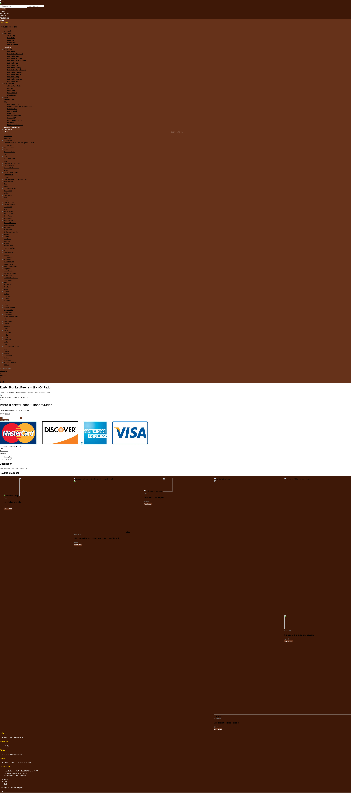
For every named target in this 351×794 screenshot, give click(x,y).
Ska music (10, 123)
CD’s (5, 161)
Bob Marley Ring (13, 77)
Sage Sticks (8, 321)
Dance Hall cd (12, 109)
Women (6, 365)
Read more (218, 729)
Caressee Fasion (9, 100)
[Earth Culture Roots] (2, 1)
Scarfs (6, 328)
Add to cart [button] (8, 509)
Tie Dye (6, 351)
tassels (6, 353)
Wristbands (8, 360)
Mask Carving (8, 271)
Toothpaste (8, 356)
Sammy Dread (12, 45)
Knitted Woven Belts (11, 278)
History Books (8, 246)
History (6, 243)
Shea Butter (11, 95)
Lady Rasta (7, 239)
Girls (5, 209)
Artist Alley (7, 33)
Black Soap (8, 47)
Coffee (6, 193)
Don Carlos (11, 38)
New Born (7, 287)
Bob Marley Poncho (14, 74)
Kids (5, 154)
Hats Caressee (9, 225)
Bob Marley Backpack (15, 54)
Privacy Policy (18, 754)
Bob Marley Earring (14, 68)
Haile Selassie (8, 182)
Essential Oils (8, 175)
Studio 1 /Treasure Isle (15, 125)
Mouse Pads (8, 275)
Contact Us (8, 762)
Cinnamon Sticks (10, 188)
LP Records (11, 113)
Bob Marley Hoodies (14, 72)
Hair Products (12, 93)
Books (6, 97)
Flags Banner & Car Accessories (15, 179)
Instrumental (12, 111)
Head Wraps (8, 216)
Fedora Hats (8, 207)
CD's (5, 102)
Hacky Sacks (8, 211)
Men (5, 282)
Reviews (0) (8, 459)
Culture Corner (9, 166)
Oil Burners (7, 291)
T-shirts (6, 337)
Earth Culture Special (11, 172)
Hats (5, 184)
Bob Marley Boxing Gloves (16, 61)
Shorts (6, 344)
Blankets (19, 393)
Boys (5, 156)
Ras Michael (11, 42)
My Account (8, 737)
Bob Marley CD (12, 63)
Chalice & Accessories (12, 127)
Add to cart (4, 420)
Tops (5, 349)
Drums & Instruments (11, 168)
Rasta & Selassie (9, 308)
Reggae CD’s (8, 310)
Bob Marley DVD (13, 65)
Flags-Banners (9, 202)
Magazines (7, 269)
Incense (6, 237)
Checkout (19, 737)
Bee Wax (10, 88)
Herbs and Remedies (11, 232)
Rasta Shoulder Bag (11, 317)
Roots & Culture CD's (14, 120)
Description (8, 457)
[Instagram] (9, 746)
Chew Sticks (8, 191)
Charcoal (7, 186)
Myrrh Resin (8, 280)
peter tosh (11, 40)
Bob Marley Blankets (14, 58)
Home (2, 393)
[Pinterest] (7, 746)
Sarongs (7, 326)
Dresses (6, 200)
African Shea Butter (14, 86)
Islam (5, 250)
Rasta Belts (8, 314)
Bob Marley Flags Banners (16, 70)
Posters (6, 294)
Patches (7, 296)
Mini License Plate (10, 273)
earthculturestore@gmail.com (15, 775)
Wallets (6, 358)
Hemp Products (9, 221)
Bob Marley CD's (13, 104)
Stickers (6, 335)
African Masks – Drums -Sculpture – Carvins (19, 143)
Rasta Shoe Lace (6, 410)
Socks (6, 342)
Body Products (9, 84)
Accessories (8, 31)
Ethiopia (6, 177)
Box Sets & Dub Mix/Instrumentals (19, 107)
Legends (7, 241)
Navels (6, 289)
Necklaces (7, 285)
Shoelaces (7, 340)
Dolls (5, 198)
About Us (15, 762)
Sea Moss (7, 330)
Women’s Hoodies (10, 362)
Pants (6, 305)
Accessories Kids (10, 140)
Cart (14, 737)
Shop (5, 782)
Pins (5, 303)
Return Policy (8, 754)
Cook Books (8, 129)
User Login (3, 371)
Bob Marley (8, 49)
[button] (1, 395)
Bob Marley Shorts (13, 81)
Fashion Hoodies (9, 204)
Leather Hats (8, 264)
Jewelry (6, 255)
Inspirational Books (10, 248)
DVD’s (6, 170)
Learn (21, 762)
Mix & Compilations (14, 116)
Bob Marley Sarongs (14, 79)
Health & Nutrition (10, 223)
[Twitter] (5, 746)
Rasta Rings (8, 312)
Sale (5, 319)
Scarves (6, 324)
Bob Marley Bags (13, 56)
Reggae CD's (11, 118)
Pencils (6, 298)
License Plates (9, 262)
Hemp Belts (8, 230)
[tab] (177, 457)
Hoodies (6, 234)
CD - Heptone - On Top (20, 410)
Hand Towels (8, 214)
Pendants (7, 301)
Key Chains (8, 257)
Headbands (8, 218)
